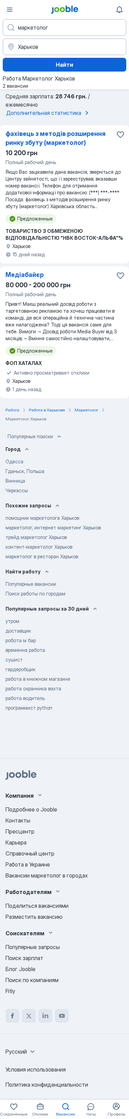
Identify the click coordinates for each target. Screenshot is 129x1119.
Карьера (16, 842)
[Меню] (10, 10)
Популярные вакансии (31, 584)
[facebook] (12, 1016)
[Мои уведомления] (119, 9)
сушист (14, 660)
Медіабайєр (25, 274)
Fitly (10, 991)
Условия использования (36, 1069)
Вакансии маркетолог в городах (47, 875)
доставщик (18, 631)
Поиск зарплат (24, 958)
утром (12, 621)
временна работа (25, 650)
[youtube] (62, 1016)
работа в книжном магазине (38, 679)
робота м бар (21, 640)
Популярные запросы (33, 947)
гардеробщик (20, 669)
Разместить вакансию (34, 916)
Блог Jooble (20, 969)
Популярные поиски (30, 436)
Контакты (18, 820)
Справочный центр (30, 853)
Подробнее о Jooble (31, 809)
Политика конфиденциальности (47, 1084)
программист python (29, 708)
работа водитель (25, 698)
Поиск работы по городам (35, 593)
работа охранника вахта (33, 688)
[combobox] (21, 1051)
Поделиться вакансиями (37, 905)
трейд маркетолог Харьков (36, 537)
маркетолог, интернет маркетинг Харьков (53, 527)
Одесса (14, 461)
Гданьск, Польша (25, 471)
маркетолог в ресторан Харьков (42, 556)
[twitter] (29, 1016)
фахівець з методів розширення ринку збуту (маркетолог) (56, 138)
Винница (15, 481)
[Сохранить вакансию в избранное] (120, 134)
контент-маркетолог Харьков (39, 547)
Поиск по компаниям (32, 980)
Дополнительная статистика (43, 112)
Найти (64, 64)
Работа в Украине (28, 864)
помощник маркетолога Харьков (42, 518)
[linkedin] (45, 1016)
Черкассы (17, 490)
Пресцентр (20, 831)
